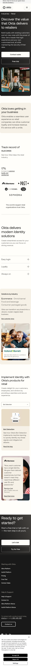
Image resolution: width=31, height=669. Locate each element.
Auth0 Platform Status (8, 607)
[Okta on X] (6, 634)
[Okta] (7, 7)
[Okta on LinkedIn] (10, 634)
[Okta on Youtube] (2, 634)
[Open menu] (27, 7)
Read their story (9, 496)
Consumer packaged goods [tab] (14, 305)
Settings (15, 663)
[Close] (29, 637)
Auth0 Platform (6, 572)
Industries (5, 14)
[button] (15, 259)
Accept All (15, 655)
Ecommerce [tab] (6, 298)
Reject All (15, 659)
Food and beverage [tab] (10, 302)
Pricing (3, 576)
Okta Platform (5, 568)
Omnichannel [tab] (19, 298)
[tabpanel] (15, 334)
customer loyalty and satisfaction (8, 173)
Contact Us (5, 600)
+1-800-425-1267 (16, 618)
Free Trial (4, 579)
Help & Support (6, 596)
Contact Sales (5, 583)
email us (4, 618)
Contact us (8, 624)
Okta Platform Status (8, 604)
